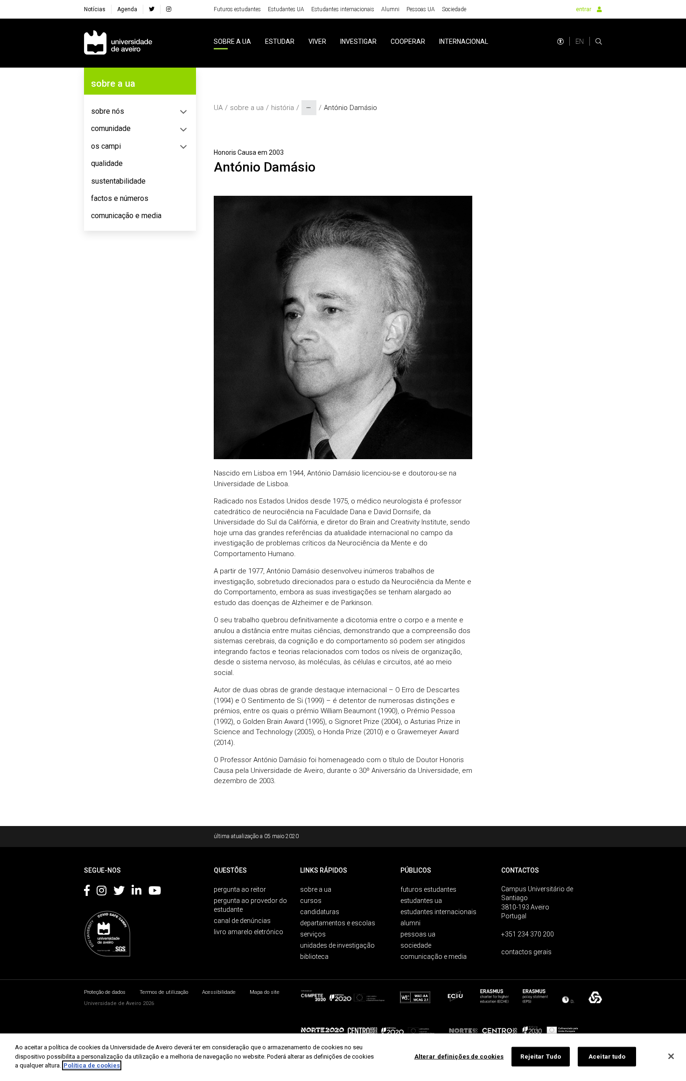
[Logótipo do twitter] (119, 892)
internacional (463, 41)
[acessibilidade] (560, 41)
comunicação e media (126, 215)
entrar (583, 9)
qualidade (107, 163)
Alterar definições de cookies (459, 1056)
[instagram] (168, 9)
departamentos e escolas (337, 923)
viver (317, 41)
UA (218, 107)
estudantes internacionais (438, 912)
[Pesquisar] (598, 41)
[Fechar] (671, 1056)
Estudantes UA (286, 9)
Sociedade (454, 9)
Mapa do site (265, 992)
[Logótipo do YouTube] (154, 892)
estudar (279, 41)
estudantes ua (421, 900)
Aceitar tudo (607, 1056)
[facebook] (151, 9)
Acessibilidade (219, 992)
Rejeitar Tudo (540, 1056)
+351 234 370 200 (527, 934)
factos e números (119, 198)
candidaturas (319, 912)
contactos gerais (526, 952)
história (282, 107)
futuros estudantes (428, 889)
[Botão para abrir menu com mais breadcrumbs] (308, 107)
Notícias (94, 9)
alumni (410, 923)
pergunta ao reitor (240, 889)
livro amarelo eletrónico (248, 932)
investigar (358, 41)
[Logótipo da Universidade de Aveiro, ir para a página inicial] (118, 43)
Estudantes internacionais (342, 9)
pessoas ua (417, 934)
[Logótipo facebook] (87, 892)
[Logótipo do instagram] (101, 892)
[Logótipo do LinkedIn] (136, 892)
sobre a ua (232, 41)
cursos (311, 900)
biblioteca (314, 956)
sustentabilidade (118, 181)
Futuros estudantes (237, 9)
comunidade (111, 128)
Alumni (390, 9)
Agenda (127, 9)
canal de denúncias (242, 920)
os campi (106, 146)
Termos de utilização (164, 992)
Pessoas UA (420, 9)
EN (579, 41)
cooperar (408, 41)
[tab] (140, 111)
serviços (313, 934)
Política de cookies (91, 1065)
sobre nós (107, 111)
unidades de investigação (337, 945)
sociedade (415, 945)
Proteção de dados (105, 992)
